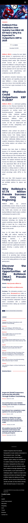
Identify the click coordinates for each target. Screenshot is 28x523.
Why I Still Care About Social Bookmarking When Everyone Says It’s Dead (13, 360)
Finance (4, 22)
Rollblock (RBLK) (6, 54)
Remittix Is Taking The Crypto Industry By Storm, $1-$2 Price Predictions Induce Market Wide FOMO (12, 420)
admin (16, 45)
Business (4, 326)
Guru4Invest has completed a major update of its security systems (13, 411)
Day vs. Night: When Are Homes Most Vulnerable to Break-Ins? (11, 334)
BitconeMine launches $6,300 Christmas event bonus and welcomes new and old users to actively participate (12, 430)
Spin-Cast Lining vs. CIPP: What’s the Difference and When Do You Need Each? (13, 328)
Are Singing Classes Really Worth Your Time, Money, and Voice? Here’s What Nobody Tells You (14, 341)
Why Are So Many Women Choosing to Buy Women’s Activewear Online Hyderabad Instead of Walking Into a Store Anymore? (13, 354)
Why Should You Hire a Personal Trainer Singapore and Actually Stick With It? (12, 347)
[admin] (11, 45)
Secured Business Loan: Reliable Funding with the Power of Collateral (13, 403)
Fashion (4, 320)
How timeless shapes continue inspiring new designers (13, 366)
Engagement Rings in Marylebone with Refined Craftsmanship (12, 322)
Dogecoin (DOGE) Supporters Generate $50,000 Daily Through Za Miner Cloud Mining (13, 394)
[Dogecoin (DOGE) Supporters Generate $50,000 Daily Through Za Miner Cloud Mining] (14, 382)
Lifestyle (4, 337)
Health (4, 344)
